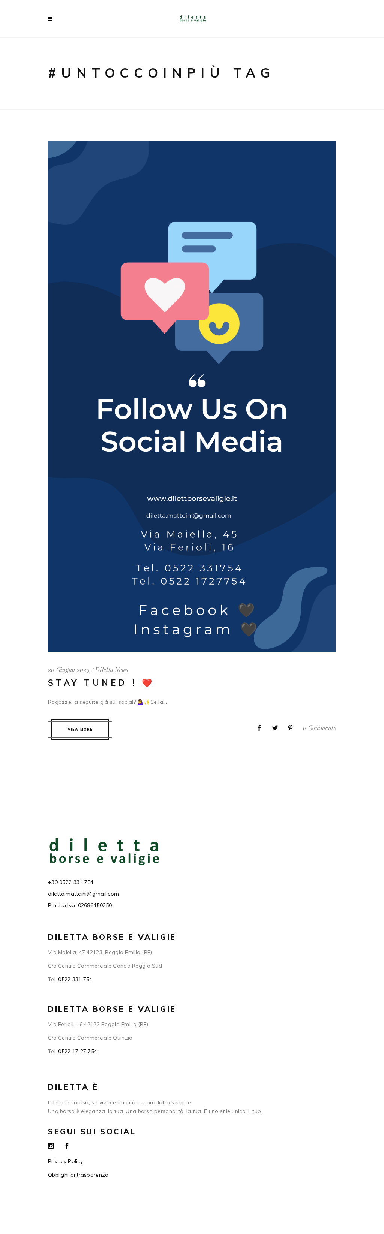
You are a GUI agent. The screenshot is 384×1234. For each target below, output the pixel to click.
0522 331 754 (75, 979)
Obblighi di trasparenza (78, 1174)
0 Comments (319, 727)
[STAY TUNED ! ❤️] (192, 145)
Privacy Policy (65, 1161)
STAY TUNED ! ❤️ (101, 683)
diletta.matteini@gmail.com (83, 893)
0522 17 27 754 (77, 1051)
